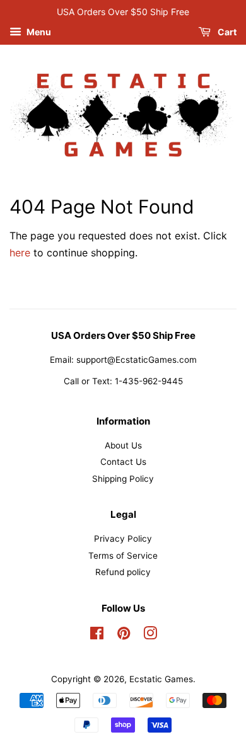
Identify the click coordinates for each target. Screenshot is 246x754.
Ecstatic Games (161, 679)
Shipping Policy (123, 479)
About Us (123, 445)
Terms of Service (123, 556)
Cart (226, 31)
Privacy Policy (123, 539)
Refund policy (123, 572)
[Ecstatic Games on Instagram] (150, 636)
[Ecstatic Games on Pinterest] (124, 636)
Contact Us (123, 462)
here (19, 252)
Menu (38, 31)
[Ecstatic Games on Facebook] (97, 636)
